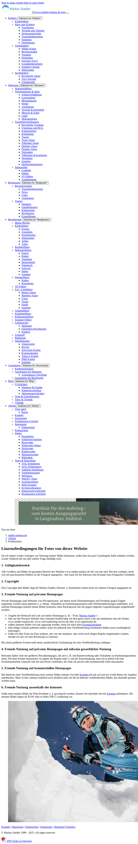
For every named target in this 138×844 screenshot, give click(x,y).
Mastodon (59, 826)
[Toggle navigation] (67, 13)
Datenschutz (31, 826)
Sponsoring (46, 826)
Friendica (70, 826)
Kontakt (84, 674)
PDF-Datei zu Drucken (19, 841)
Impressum (17, 826)
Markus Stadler (87, 615)
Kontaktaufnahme (91, 624)
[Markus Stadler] (33, 12)
